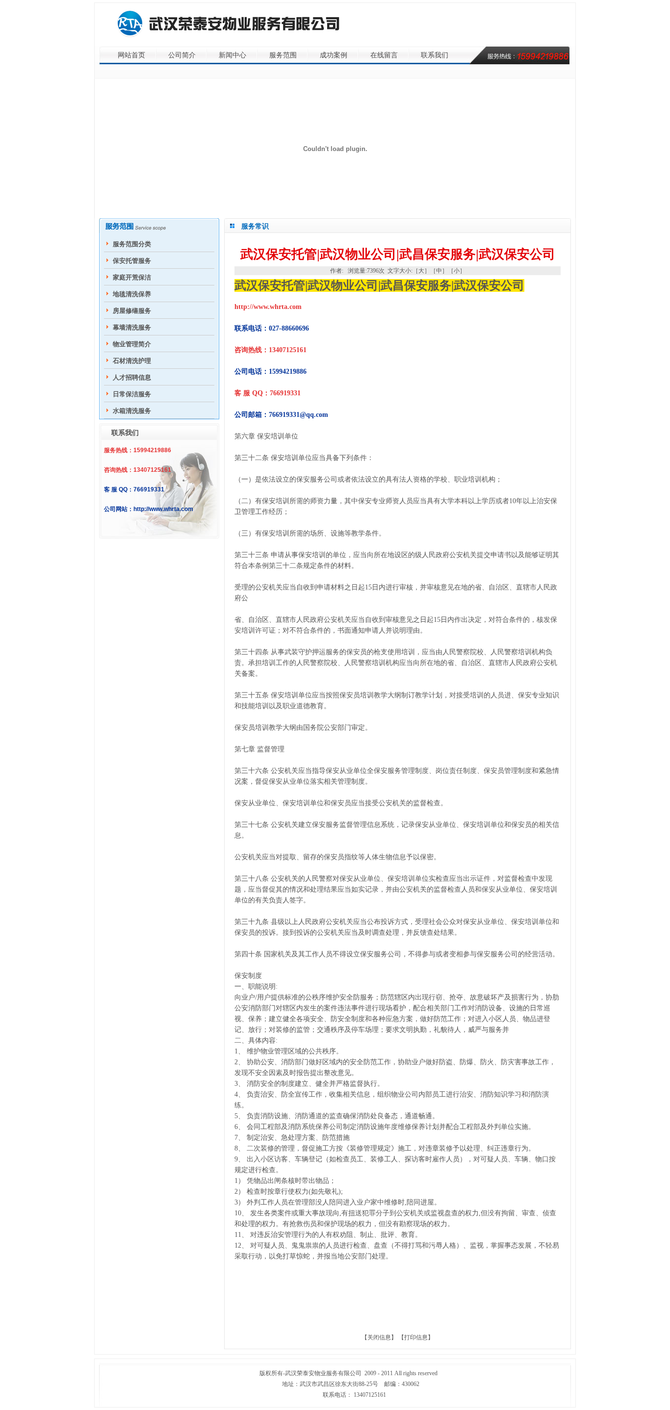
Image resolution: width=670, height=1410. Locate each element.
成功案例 (333, 55)
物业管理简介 (132, 344)
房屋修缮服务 (132, 310)
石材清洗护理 (132, 360)
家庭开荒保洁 (132, 277)
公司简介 (182, 55)
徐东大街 (347, 1384)
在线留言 (384, 55)
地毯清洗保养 (132, 294)
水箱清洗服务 (132, 410)
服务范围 (283, 55)
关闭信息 (379, 1337)
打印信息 (416, 1337)
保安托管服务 (132, 260)
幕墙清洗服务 (132, 327)
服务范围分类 (132, 244)
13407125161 (370, 1394)
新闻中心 (232, 55)
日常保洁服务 (132, 394)
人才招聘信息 (132, 377)
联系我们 (434, 55)
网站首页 (131, 55)
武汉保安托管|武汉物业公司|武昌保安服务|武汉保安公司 (379, 285)
